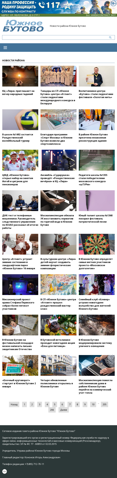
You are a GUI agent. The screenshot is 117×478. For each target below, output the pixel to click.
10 (93, 404)
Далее (63, 409)
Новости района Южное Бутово (68, 26)
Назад (14, 404)
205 (104, 404)
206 (52, 409)
